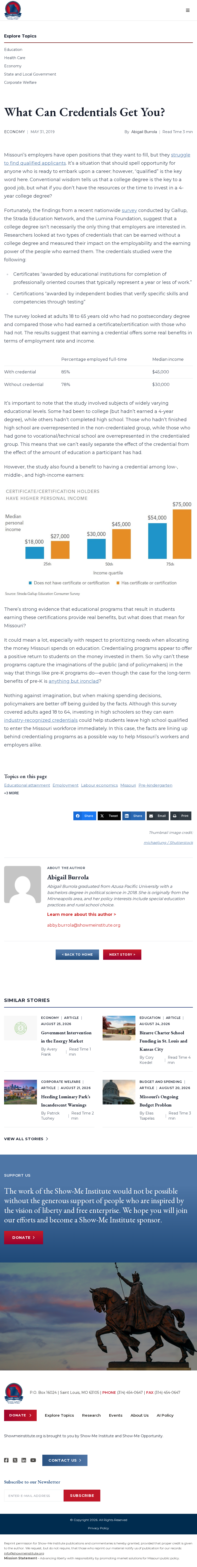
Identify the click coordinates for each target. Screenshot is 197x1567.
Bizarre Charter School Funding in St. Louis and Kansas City (163, 1041)
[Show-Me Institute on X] (15, 1460)
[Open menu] (188, 10)
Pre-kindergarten (155, 785)
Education (13, 49)
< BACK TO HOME (77, 954)
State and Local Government (30, 74)
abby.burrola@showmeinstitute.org (84, 925)
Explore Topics (59, 1415)
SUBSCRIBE (82, 1495)
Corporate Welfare (20, 82)
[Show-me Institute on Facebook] (6, 1460)
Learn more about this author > (81, 914)
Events (115, 1415)
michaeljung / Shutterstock (168, 842)
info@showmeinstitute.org (24, 1553)
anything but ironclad (74, 681)
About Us (140, 1415)
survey (129, 210)
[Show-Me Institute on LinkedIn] (24, 1460)
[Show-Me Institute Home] (13, 10)
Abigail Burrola (144, 132)
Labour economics (99, 785)
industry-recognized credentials (41, 720)
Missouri (128, 785)
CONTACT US (62, 1460)
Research (91, 1415)
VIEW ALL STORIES (24, 1139)
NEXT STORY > (122, 954)
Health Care (14, 58)
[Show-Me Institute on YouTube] (33, 1460)
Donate (21, 1237)
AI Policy (165, 1415)
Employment (65, 785)
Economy (13, 66)
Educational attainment (27, 785)
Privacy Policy (98, 1528)
